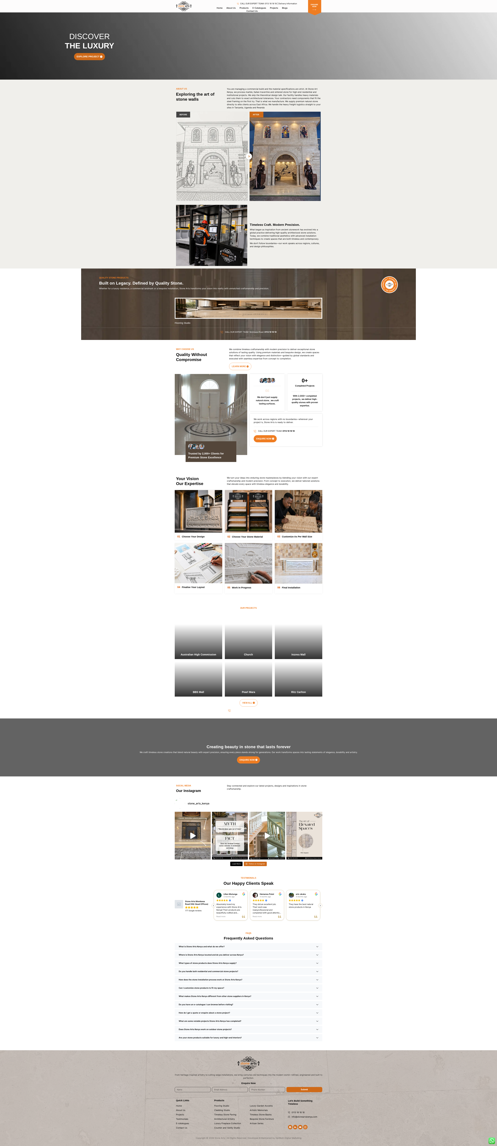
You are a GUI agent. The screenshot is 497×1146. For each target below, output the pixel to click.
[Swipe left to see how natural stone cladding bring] (304, 836)
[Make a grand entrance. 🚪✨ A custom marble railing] (267, 836)
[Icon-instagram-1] (305, 1127)
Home (219, 8)
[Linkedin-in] (295, 1127)
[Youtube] (300, 1127)
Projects (274, 8)
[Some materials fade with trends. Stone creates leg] (230, 836)
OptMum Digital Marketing (288, 1138)
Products (244, 8)
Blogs (285, 8)
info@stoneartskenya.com (304, 1116)
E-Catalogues (259, 8)
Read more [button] (257, 916)
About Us (231, 8)
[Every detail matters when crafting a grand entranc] (193, 836)
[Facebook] (290, 1127)
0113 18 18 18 (298, 1112)
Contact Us (252, 11)
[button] (320, 906)
